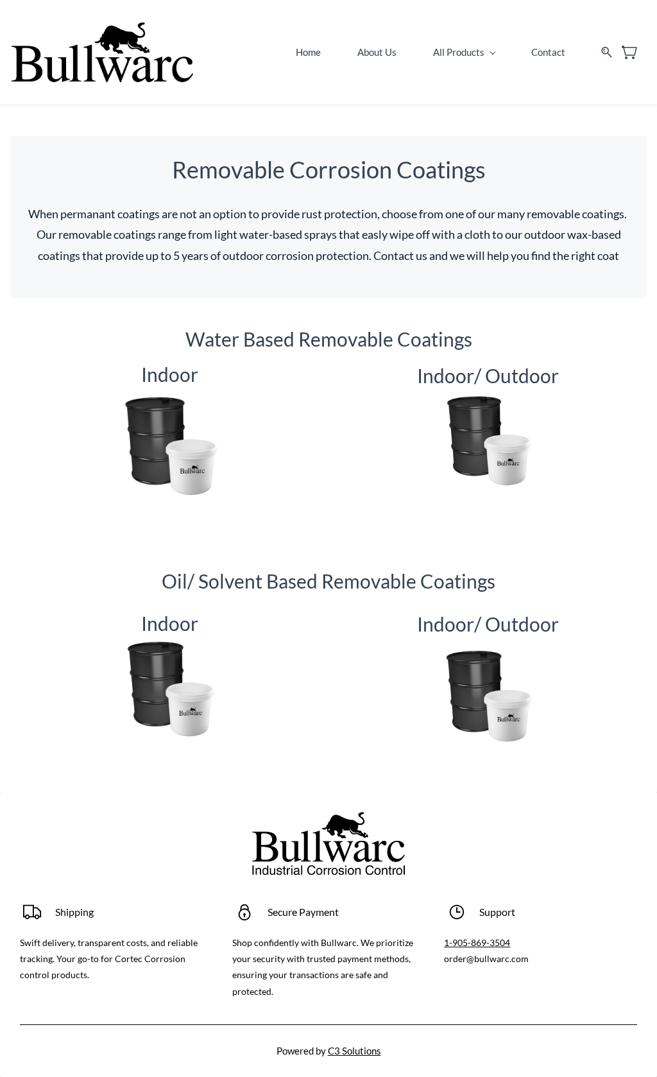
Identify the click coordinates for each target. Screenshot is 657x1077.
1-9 (450, 942)
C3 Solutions (354, 1050)
